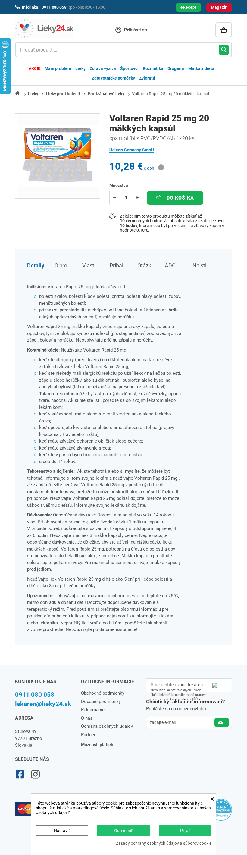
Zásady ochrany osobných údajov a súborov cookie (163, 843)
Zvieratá (147, 78)
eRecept (188, 7)
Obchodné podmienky (102, 693)
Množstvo (118, 185)
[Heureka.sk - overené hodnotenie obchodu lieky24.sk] (221, 812)
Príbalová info (119, 265)
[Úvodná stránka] (21, 93)
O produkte (64, 265)
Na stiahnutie (201, 265)
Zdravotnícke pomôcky (113, 78)
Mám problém (58, 68)
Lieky (80, 68)
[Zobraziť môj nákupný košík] (223, 29)
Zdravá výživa (103, 68)
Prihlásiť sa (135, 30)
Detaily (35, 265)
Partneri (89, 734)
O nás (86, 718)
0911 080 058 (34, 694)
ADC (170, 265)
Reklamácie (93, 709)
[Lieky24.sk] (44, 28)
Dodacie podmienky (101, 701)
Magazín (219, 7)
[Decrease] (115, 198)
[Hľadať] (224, 50)
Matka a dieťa (201, 68)
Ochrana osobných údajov (107, 726)
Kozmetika (153, 68)
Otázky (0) (146, 265)
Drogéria (175, 68)
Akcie (34, 68)
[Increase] (137, 198)
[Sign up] (221, 722)
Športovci (129, 68)
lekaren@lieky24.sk (43, 704)
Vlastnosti (91, 265)
